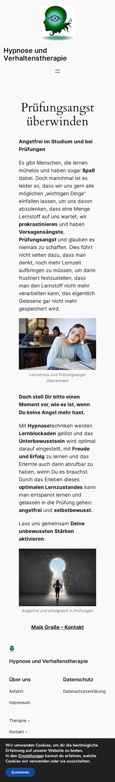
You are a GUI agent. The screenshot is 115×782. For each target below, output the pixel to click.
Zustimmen (20, 772)
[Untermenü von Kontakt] (26, 732)
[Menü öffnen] (57, 71)
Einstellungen (31, 756)
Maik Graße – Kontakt (57, 627)
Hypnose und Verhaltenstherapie (35, 54)
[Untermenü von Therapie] (28, 720)
